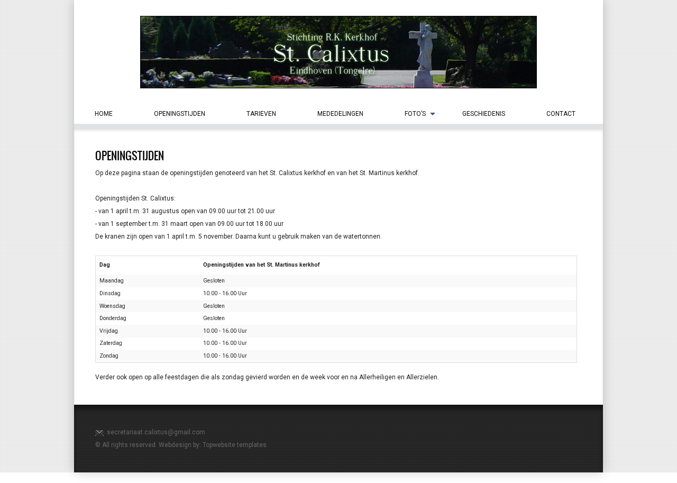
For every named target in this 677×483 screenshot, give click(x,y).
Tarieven (261, 113)
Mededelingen (340, 113)
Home (104, 113)
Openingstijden (179, 113)
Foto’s (415, 113)
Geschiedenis (483, 113)
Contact (560, 113)
